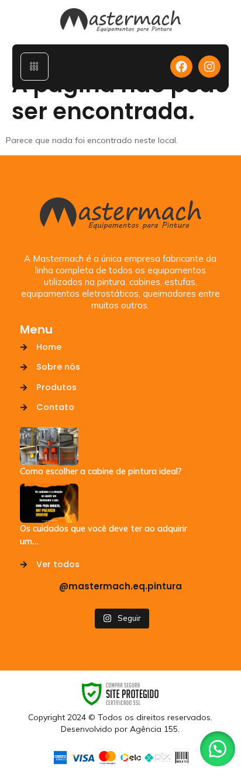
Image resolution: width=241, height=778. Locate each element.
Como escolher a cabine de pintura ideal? (101, 471)
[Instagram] (209, 66)
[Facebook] (181, 66)
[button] (217, 748)
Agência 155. (155, 729)
